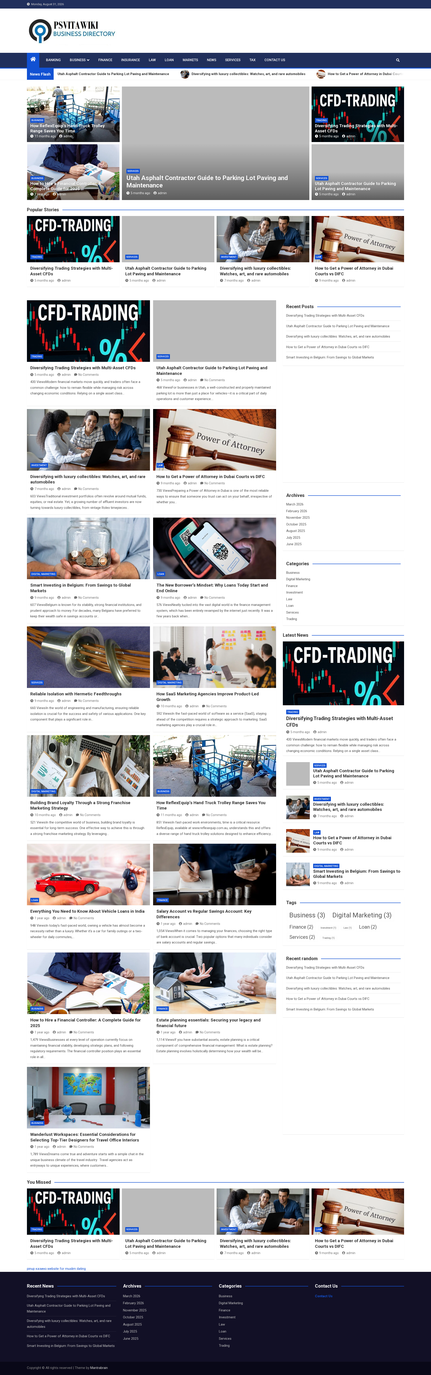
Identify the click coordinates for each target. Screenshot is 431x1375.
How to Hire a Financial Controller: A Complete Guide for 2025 (65, 186)
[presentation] (125, 144)
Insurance (130, 60)
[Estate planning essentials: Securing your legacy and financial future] (214, 983)
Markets (190, 60)
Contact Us (274, 60)
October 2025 (296, 524)
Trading (321, 120)
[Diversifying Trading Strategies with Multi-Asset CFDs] (88, 331)
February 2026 (296, 511)
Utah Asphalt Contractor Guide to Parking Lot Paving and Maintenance (355, 186)
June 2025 (293, 544)
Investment (135, 171)
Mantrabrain (99, 1368)
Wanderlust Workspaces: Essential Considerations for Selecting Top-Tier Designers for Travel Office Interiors (84, 1137)
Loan (169, 60)
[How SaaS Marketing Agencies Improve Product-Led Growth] (214, 657)
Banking (53, 60)
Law (152, 60)
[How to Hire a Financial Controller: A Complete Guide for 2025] (88, 983)
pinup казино (37, 1269)
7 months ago (140, 193)
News (211, 60)
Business (78, 60)
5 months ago (329, 136)
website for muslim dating (66, 1269)
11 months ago (45, 136)
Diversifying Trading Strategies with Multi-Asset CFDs (356, 128)
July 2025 (293, 538)
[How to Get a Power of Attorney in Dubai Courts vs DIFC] (214, 440)
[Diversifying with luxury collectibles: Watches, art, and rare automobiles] (88, 440)
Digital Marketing (43, 574)
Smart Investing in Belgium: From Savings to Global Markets (330, 357)
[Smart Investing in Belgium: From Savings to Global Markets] (88, 548)
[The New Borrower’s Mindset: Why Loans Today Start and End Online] (214, 548)
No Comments (88, 374)
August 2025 (295, 531)
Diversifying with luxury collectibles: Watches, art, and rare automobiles (255, 271)
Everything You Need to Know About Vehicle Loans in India (87, 911)
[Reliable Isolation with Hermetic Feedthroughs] (88, 657)
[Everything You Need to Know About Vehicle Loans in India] (88, 874)
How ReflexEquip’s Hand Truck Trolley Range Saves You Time (67, 128)
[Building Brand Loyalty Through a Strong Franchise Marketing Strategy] (88, 766)
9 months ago (329, 280)
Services (232, 60)
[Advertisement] (320, 432)
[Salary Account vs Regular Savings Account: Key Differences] (214, 874)
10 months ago (171, 706)
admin (68, 136)
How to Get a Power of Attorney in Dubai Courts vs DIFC (210, 476)
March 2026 (294, 504)
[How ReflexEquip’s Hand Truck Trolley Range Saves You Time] (214, 766)
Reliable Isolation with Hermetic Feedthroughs (75, 693)
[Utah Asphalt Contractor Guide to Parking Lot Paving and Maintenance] (214, 331)
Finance (105, 60)
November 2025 (298, 518)
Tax (252, 60)
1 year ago (42, 194)
